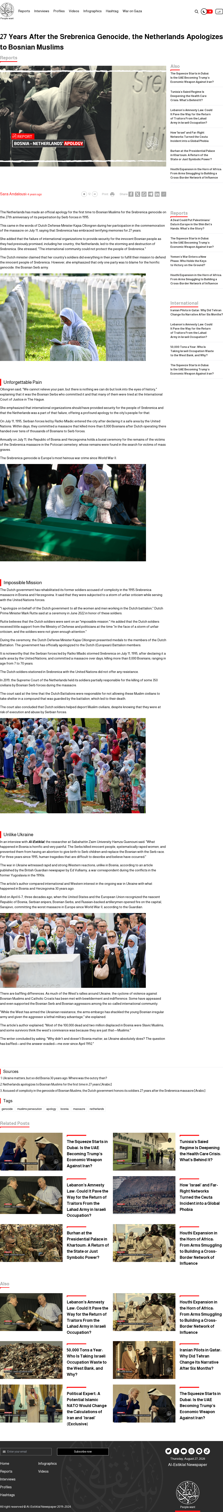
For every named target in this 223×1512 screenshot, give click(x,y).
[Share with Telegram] (150, 194)
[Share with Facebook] (130, 194)
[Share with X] (137, 194)
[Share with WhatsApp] (144, 194)
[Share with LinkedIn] (157, 194)
